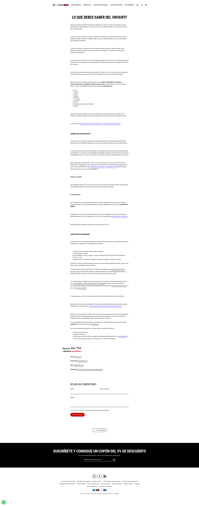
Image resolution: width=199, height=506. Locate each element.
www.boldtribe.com (83, 361)
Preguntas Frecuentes (128, 483)
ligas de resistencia (81, 288)
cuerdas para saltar (111, 166)
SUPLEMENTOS (129, 5)
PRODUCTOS (87, 5)
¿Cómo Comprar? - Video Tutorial (68, 481)
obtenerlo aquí (94, 324)
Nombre (72, 389)
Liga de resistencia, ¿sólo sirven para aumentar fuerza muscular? (105, 306)
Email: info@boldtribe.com (92, 486)
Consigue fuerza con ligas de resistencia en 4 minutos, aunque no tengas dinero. (100, 123)
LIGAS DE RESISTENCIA (100, 5)
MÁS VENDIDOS (76, 5)
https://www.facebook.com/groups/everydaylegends (90, 369)
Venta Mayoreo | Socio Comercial (83, 481)
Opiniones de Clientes (97, 481)
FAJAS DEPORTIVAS (116, 5)
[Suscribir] (114, 459)
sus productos (122, 336)
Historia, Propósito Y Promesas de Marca (112, 481)
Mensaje (72, 397)
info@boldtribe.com (79, 365)
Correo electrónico (104, 389)
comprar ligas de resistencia (98, 166)
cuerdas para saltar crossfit (117, 269)
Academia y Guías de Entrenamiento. (130, 481)
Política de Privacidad (105, 483)
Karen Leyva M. (78, 356)
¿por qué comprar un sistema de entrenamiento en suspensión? (89, 283)
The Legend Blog (100, 430)
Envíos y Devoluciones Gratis (93, 483)
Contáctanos (137, 483)
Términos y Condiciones (117, 483)
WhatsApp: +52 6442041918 (106, 486)
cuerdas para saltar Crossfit (119, 285)
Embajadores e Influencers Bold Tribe (67, 483)
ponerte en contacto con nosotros (119, 216)
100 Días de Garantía (81, 483)
